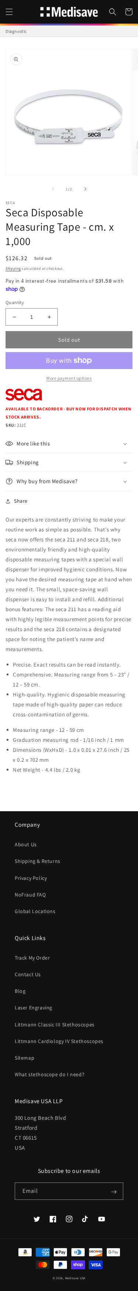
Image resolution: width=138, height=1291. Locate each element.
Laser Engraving (33, 1007)
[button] (9, 12)
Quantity (15, 302)
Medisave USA (75, 1278)
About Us (26, 844)
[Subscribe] (114, 1191)
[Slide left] (53, 189)
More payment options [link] (69, 378)
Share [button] (21, 501)
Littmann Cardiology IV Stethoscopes (59, 1041)
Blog (20, 991)
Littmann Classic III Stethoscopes (55, 1024)
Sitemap (24, 1057)
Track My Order (32, 957)
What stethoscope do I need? (49, 1074)
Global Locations (35, 911)
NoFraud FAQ (30, 894)
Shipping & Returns (37, 861)
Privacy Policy (31, 878)
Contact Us (28, 974)
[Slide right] (85, 189)
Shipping (13, 268)
